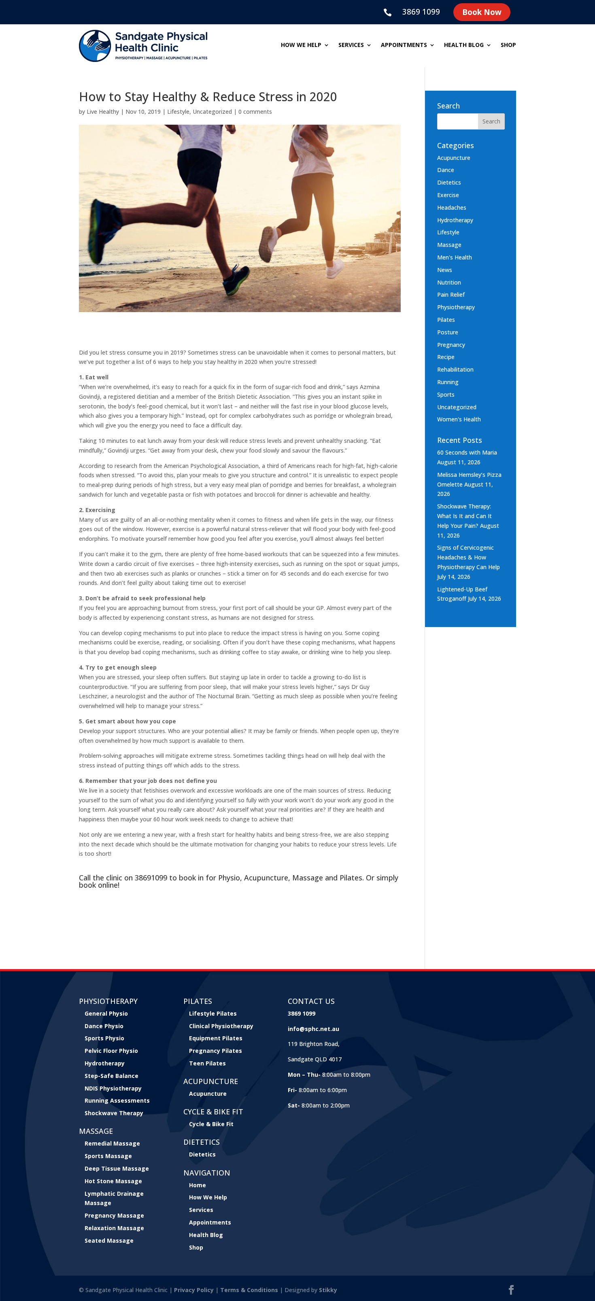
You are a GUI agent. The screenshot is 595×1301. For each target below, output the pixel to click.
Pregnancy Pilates (215, 1050)
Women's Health (459, 419)
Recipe (446, 357)
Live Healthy (103, 111)
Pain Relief (451, 294)
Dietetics (449, 182)
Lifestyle (178, 111)
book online (98, 885)
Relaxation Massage (114, 1228)
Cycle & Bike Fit (211, 1124)
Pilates (446, 319)
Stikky (328, 1290)
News (444, 270)
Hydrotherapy (455, 220)
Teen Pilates (207, 1063)
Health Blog (464, 45)
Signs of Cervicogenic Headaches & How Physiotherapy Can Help (468, 557)
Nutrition (449, 282)
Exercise (448, 195)
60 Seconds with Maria (467, 452)
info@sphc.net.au (313, 1029)
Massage (449, 245)
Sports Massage (108, 1156)
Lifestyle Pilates (213, 1013)
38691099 (151, 877)
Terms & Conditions (249, 1290)
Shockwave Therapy (114, 1113)
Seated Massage (109, 1240)
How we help (301, 45)
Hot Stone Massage (113, 1181)
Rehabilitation (455, 369)
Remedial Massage (112, 1143)
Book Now (482, 12)
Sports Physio (104, 1038)
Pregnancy (451, 345)
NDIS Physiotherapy (113, 1088)
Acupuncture (453, 158)
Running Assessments (117, 1100)
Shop (508, 45)
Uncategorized (212, 111)
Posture (447, 332)
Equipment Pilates (215, 1038)
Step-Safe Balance (111, 1076)
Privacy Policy (194, 1290)
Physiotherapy (456, 307)
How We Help (208, 1197)
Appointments (404, 45)
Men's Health (454, 257)
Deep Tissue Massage (117, 1168)
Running (448, 382)
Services (351, 45)
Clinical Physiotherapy (221, 1026)
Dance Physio (104, 1026)
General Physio (106, 1013)
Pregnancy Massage (114, 1215)
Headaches (451, 207)
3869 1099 (421, 11)
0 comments (255, 111)
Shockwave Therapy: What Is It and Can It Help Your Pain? (464, 515)
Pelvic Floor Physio (111, 1050)
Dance (445, 170)
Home (197, 1185)
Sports (446, 394)
